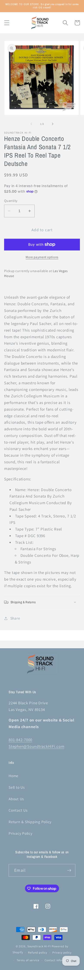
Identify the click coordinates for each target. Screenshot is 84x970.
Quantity (10, 200)
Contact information (59, 960)
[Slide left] (31, 124)
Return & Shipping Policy (30, 821)
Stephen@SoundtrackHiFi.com (36, 746)
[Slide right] (53, 124)
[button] (7, 23)
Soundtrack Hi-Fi (39, 946)
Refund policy (37, 952)
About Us (16, 798)
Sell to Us (17, 787)
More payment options (42, 257)
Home (14, 775)
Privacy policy (62, 952)
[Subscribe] (69, 870)
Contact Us (18, 810)
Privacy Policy (21, 833)
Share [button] (15, 618)
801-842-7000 (20, 739)
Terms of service (28, 960)
